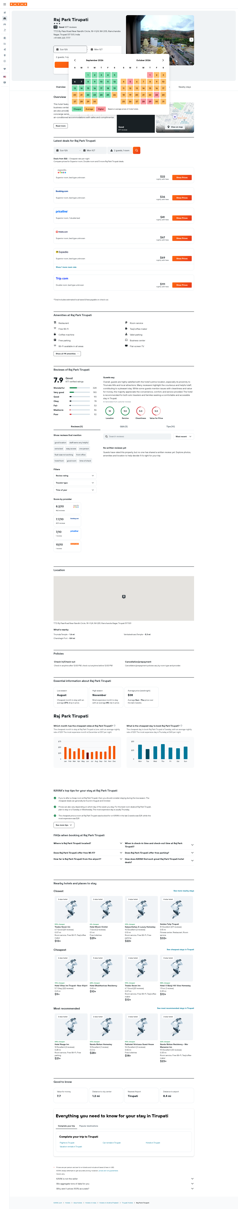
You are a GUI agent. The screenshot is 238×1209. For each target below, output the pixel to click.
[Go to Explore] (4, 55)
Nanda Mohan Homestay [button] (101, 1044)
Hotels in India (90, 1203)
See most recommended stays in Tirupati (175, 1008)
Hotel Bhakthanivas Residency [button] (103, 985)
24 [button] (101, 94)
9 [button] (94, 81)
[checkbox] (67, 508)
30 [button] (94, 101)
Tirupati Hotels (127, 1203)
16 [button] (95, 88)
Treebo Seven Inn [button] (62, 927)
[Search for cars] (4, 24)
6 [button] (74, 81)
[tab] (77, 426)
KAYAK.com (58, 1203)
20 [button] (74, 94)
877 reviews (71, 27)
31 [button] (163, 101)
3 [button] (101, 75)
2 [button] (94, 75)
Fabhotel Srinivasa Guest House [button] (139, 1044)
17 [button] (101, 88)
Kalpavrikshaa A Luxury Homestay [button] (140, 927)
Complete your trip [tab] (66, 1126)
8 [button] (88, 81)
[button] (5, 4)
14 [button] (81, 88)
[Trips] (4, 69)
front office (81, 454)
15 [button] (88, 88)
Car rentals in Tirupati (112, 1142)
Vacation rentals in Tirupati (71, 1146)
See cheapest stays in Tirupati (180, 949)
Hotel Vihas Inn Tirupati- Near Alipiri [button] (71, 985)
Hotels (67, 1203)
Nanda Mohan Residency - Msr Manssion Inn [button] (174, 1045)
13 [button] (75, 88)
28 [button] (81, 101)
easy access (71, 448)
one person (84, 448)
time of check (85, 461)
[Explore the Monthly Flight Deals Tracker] (4, 49)
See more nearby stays (184, 891)
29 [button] (88, 101)
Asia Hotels (78, 1203)
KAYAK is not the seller (67, 1178)
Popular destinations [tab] (88, 1126)
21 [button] (81, 94)
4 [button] (108, 75)
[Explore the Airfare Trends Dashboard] (4, 43)
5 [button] (114, 75)
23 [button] (94, 94)
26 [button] (114, 94)
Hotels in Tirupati (153, 1142)
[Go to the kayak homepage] (18, 4)
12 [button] (114, 81)
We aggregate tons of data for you (72, 1183)
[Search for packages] (4, 30)
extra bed (59, 448)
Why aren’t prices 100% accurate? (72, 1188)
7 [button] (81, 81)
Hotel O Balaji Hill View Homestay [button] (175, 985)
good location (60, 442)
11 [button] (108, 81)
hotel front (59, 461)
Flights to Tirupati (67, 1142)
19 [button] (114, 88)
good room (71, 461)
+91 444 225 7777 (62, 37)
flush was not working (64, 454)
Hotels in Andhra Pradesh (109, 1203)
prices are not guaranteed (108, 1171)
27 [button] (75, 101)
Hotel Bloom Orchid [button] (99, 927)
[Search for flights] (4, 12)
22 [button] (88, 94)
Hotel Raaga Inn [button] (62, 1044)
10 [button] (101, 81)
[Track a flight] (4, 61)
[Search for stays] (4, 18)
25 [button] (108, 94)
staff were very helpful (79, 442)
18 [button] (108, 88)
